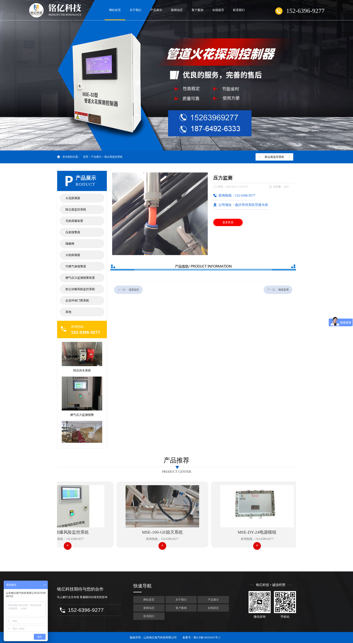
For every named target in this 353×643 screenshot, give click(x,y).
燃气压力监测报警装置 (80, 277)
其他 (68, 311)
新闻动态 (177, 10)
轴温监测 (283, 289)
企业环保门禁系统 (77, 300)
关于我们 (135, 10)
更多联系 (227, 222)
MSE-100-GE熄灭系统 (144, 532)
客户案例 (197, 10)
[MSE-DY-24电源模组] (239, 506)
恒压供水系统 (82, 353)
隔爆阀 (69, 243)
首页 (85, 156)
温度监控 (134, 289)
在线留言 (218, 10)
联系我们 (239, 10)
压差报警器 (72, 232)
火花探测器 (72, 198)
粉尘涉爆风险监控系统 (80, 289)
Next (346, 75)
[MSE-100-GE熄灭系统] (145, 506)
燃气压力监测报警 (82, 397)
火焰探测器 (72, 255)
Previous (6, 75)
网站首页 (115, 10)
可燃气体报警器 (75, 266)
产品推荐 (176, 460)
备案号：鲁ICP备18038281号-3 (201, 637)
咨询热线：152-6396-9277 (145, 538)
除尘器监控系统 (113, 156)
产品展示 (156, 10)
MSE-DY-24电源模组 (239, 532)
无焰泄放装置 (82, 442)
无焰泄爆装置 (74, 220)
